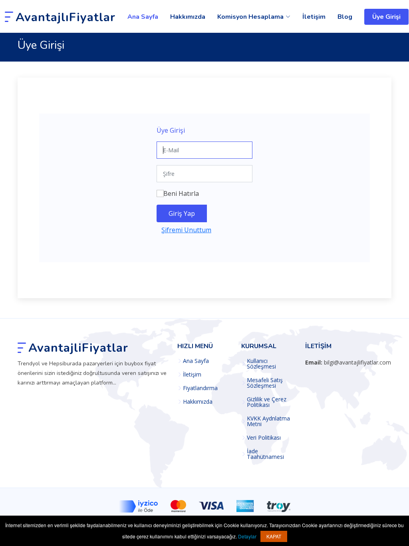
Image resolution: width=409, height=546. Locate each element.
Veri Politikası (264, 437)
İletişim (314, 16)
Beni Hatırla (181, 193)
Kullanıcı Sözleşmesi (261, 363)
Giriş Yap (182, 213)
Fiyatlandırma (200, 388)
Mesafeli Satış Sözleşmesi (265, 383)
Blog (345, 16)
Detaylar (247, 536)
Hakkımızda (187, 16)
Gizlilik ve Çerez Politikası (266, 402)
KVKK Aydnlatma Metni (268, 421)
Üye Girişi (386, 16)
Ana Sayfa (142, 16)
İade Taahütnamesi (265, 454)
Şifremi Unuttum (186, 229)
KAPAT (273, 536)
